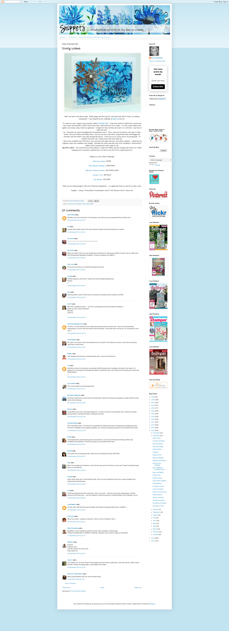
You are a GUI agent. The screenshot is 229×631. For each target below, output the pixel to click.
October (155, 509)
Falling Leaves (157, 478)
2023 (153, 405)
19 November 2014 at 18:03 (76, 470)
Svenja (69, 477)
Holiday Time (157, 455)
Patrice (69, 409)
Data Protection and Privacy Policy (94, 37)
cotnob (69, 276)
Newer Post (66, 587)
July (154, 518)
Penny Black (77, 204)
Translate (157, 165)
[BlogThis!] (91, 201)
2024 (153, 402)
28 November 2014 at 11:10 (76, 553)
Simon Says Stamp (99, 161)
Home (62, 37)
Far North (70, 238)
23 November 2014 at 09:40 (76, 498)
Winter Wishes (157, 495)
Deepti (69, 451)
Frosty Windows (158, 444)
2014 (153, 430)
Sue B (69, 304)
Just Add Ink (98, 179)
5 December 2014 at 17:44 (76, 579)
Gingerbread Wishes (159, 460)
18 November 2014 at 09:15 (76, 456)
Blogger (152, 604)
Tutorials (72, 37)
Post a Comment (70, 583)
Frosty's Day (157, 475)
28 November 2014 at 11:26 (76, 567)
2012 (153, 541)
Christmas (70, 204)
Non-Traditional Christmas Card (159, 468)
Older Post (138, 587)
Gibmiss (70, 542)
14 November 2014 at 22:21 (76, 232)
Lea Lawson (71, 383)
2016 (153, 425)
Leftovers (156, 452)
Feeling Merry (157, 449)
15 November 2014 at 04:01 (76, 270)
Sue (68, 292)
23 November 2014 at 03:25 (76, 484)
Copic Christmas (158, 489)
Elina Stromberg (72, 528)
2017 (153, 422)
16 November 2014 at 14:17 (76, 389)
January (156, 534)
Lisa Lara (70, 264)
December (156, 433)
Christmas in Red (158, 486)
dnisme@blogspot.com (75, 324)
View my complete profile (157, 61)
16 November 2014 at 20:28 (76, 417)
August (155, 515)
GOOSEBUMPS (102, 123)
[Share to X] (93, 201)
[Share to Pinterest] (98, 201)
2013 (153, 538)
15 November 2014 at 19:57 (76, 347)
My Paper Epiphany (74, 395)
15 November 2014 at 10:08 (76, 297)
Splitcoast (115, 119)
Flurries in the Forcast (160, 492)
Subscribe (158, 86)
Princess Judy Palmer (74, 574)
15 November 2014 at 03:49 (76, 244)
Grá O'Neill (71, 215)
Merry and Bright (158, 472)
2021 (153, 411)
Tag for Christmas (158, 497)
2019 (153, 416)
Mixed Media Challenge (97, 166)
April (154, 526)
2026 (153, 397)
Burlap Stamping (158, 458)
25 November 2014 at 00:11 (76, 522)
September (156, 512)
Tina (68, 463)
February (156, 532)
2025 (153, 400)
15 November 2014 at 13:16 (76, 333)
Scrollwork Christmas (159, 503)
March (155, 529)
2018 (153, 419)
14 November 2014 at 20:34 (76, 220)
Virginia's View (98, 175)
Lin (68, 226)
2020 (153, 414)
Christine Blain (72, 423)
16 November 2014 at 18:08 (76, 403)
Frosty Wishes (157, 483)
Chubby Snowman (159, 500)
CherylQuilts (71, 340)
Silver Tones (157, 438)
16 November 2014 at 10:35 (76, 377)
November (156, 436)
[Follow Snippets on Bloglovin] (157, 99)
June (154, 520)
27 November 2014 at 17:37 (76, 535)
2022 (153, 408)
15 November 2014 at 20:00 (76, 359)
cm (68, 365)
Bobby (69, 354)
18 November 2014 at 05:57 (76, 444)
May (154, 523)
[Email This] (89, 201)
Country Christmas (159, 441)
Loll (68, 490)
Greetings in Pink (158, 506)
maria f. (70, 560)
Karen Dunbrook (157, 58)
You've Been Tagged (159, 481)
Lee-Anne (70, 516)
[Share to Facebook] (96, 201)
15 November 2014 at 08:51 (76, 286)
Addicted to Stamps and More (95, 170)
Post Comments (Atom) (78, 591)
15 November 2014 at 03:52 (76, 258)
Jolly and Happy (158, 446)
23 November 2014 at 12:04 (76, 510)
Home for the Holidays (157, 464)
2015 (153, 428)
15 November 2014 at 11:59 (76, 317)
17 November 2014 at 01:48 (76, 430)
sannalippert (71, 504)
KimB (69, 437)
